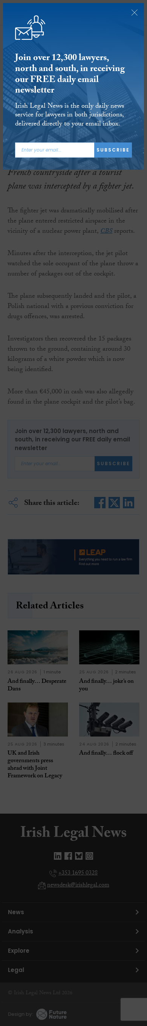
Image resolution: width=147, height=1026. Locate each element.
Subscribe (113, 150)
